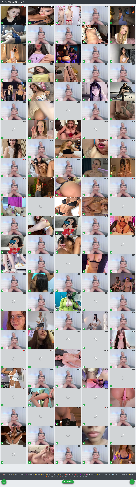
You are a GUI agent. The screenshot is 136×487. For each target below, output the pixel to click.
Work (67, 479)
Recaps (70, 479)
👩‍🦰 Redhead (60, 474)
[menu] (3, 481)
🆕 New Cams (92, 474)
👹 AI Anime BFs (64, 476)
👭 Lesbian (82, 474)
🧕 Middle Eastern (30, 474)
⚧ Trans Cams (107, 474)
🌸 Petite (71, 474)
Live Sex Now (68, 481)
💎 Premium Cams (116, 474)
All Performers (74, 479)
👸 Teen (42, 474)
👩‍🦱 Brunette (54, 474)
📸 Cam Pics (79, 476)
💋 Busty (76, 474)
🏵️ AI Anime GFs (49, 476)
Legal (79, 479)
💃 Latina (15, 474)
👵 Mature (37, 474)
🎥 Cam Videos (72, 476)
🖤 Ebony (10, 474)
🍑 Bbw (66, 474)
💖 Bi (87, 474)
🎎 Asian (4, 474)
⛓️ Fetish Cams (124, 474)
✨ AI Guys (56, 476)
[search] (132, 481)
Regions (63, 479)
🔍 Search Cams (87, 476)
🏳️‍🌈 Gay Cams (100, 474)
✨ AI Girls (131, 474)
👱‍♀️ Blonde (48, 474)
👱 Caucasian (21, 474)
